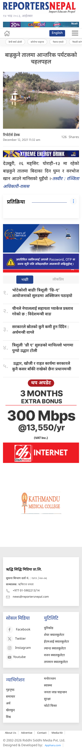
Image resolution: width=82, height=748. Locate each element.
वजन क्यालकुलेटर (54, 655)
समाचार (10, 697)
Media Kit (57, 732)
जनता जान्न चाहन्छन (55, 692)
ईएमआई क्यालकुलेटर (56, 642)
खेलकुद (10, 710)
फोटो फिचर (50, 706)
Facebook (23, 630)
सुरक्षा (47, 699)
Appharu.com (53, 745)
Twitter (20, 639)
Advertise (26, 732)
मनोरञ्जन (50, 679)
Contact (42, 732)
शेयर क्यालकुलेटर (54, 635)
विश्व (8, 717)
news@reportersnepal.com (31, 597)
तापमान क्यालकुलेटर (56, 662)
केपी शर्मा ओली (15, 41)
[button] (75, 33)
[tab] (24, 280)
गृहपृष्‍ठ (10, 690)
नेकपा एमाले (58, 41)
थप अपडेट (41, 383)
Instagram (23, 648)
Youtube (19, 657)
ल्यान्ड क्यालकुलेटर (55, 649)
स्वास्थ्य (48, 686)
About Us (10, 732)
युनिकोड (48, 628)
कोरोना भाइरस (37, 41)
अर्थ (8, 704)
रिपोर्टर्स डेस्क (11, 135)
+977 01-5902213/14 (26, 591)
